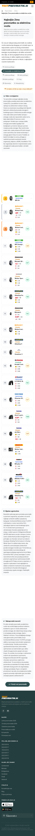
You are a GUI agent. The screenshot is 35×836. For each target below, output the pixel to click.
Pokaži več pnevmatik (19, 684)
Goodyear (4, 774)
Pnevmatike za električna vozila (14, 71)
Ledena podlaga (9, 75)
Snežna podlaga (9, 67)
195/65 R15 (5, 750)
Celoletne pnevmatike (8, 726)
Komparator (5, 732)
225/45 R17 (5, 747)
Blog (3, 791)
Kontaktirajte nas (7, 788)
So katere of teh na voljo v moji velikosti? (19, 89)
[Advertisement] (17, 174)
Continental (5, 765)
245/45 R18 (5, 758)
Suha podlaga (23, 75)
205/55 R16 (5, 744)
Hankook (4, 779)
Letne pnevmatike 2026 (9, 720)
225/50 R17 (5, 753)
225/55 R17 (5, 755)
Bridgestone (5, 771)
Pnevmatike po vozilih (8, 729)
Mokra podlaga (9, 79)
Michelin (4, 768)
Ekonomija (7, 83)
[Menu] (32, 6)
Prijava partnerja (7, 794)
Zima (15, 11)
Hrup (19, 79)
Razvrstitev (8, 11)
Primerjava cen (6, 735)
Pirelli (3, 777)
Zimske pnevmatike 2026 (9, 723)
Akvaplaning (20, 83)
